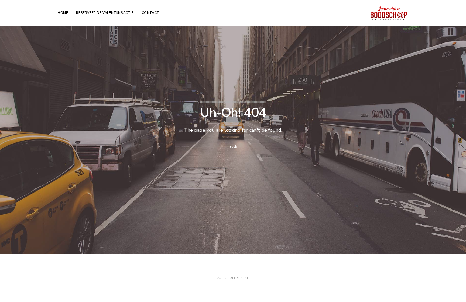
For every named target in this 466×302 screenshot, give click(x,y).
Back (233, 146)
